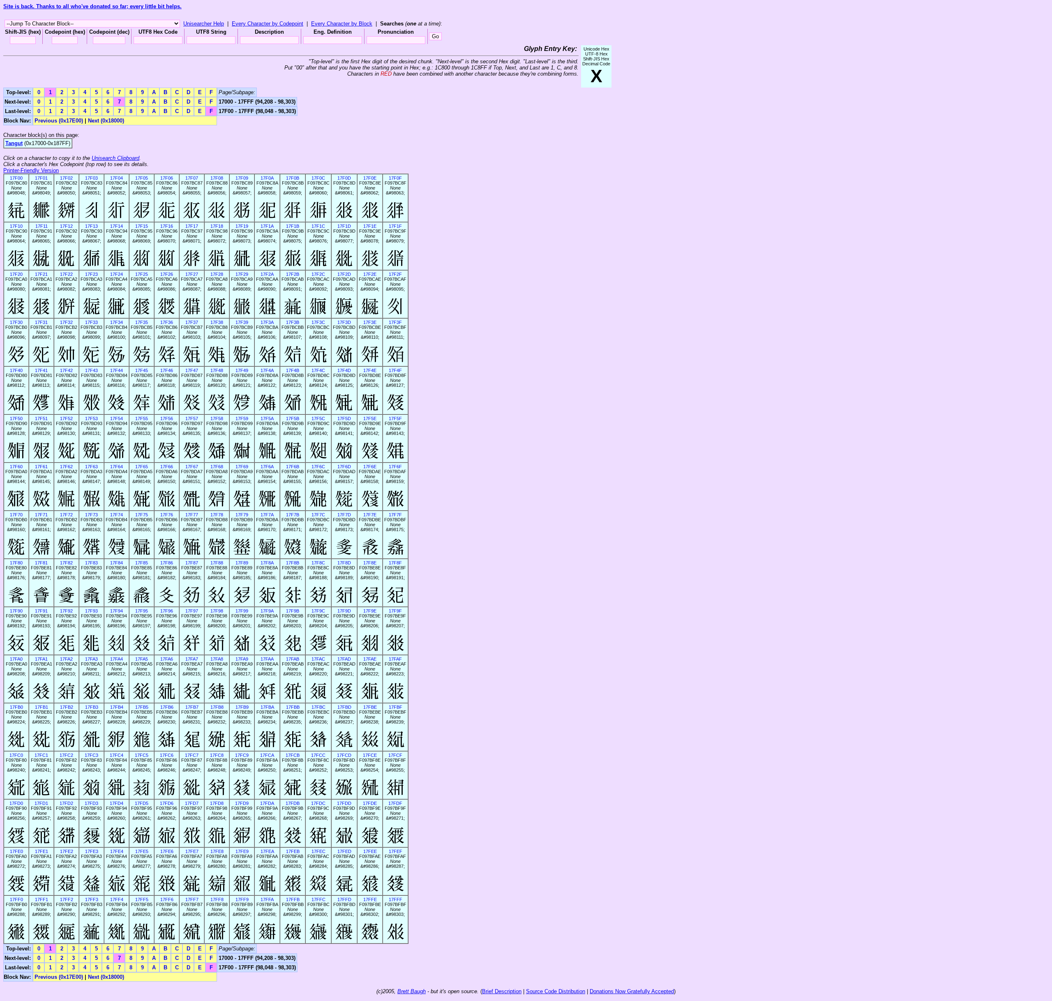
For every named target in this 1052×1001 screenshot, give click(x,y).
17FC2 (66, 755)
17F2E (369, 274)
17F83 (91, 562)
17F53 (91, 418)
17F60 (16, 466)
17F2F (395, 274)
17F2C (318, 274)
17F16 (166, 226)
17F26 (166, 274)
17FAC (318, 659)
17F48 (216, 370)
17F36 (166, 322)
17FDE (370, 803)
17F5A (267, 418)
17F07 (191, 178)
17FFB (293, 899)
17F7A (267, 514)
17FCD (344, 755)
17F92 (66, 610)
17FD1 (41, 803)
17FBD (344, 707)
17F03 (91, 178)
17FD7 (191, 803)
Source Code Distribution (555, 991)
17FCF (395, 755)
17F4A (267, 370)
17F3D (344, 322)
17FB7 (191, 707)
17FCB (293, 755)
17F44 (116, 370)
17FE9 (242, 851)
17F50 (16, 418)
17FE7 (191, 851)
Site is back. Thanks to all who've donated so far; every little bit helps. (92, 6)
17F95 (141, 610)
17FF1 (41, 899)
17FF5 (141, 899)
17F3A (267, 322)
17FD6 (166, 803)
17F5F (395, 418)
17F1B (292, 226)
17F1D (344, 226)
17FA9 (241, 659)
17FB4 (116, 707)
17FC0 (16, 755)
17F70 (16, 514)
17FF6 (166, 899)
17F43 (91, 370)
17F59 (241, 418)
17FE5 (141, 851)
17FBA (267, 707)
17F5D (344, 418)
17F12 (66, 226)
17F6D (344, 466)
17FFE (370, 899)
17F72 (66, 514)
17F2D (344, 274)
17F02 (66, 178)
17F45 (141, 370)
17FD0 (16, 803)
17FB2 (66, 707)
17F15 (141, 226)
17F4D (344, 370)
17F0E (369, 178)
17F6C (318, 466)
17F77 (191, 514)
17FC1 (41, 755)
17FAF (395, 659)
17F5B (292, 418)
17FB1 (41, 707)
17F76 (166, 514)
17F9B (292, 610)
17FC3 (91, 755)
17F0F (395, 178)
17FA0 (16, 659)
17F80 (16, 562)
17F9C (318, 610)
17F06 (166, 178)
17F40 (16, 370)
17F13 (91, 226)
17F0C (318, 178)
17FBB (293, 707)
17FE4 (116, 851)
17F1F (395, 226)
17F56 (166, 418)
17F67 (191, 466)
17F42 (66, 370)
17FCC (318, 755)
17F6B (292, 466)
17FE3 (91, 851)
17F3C (318, 322)
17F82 (66, 562)
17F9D (344, 610)
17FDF (395, 803)
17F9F (395, 610)
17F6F (395, 466)
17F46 (166, 370)
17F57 (191, 418)
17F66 (166, 466)
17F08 (216, 178)
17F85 (141, 562)
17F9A (267, 610)
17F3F (395, 322)
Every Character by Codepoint (267, 24)
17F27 (191, 274)
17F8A (267, 562)
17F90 (16, 610)
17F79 (241, 514)
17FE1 (41, 851)
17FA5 (141, 659)
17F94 (116, 610)
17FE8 (217, 851)
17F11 (41, 226)
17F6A (267, 466)
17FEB (293, 851)
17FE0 (16, 851)
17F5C (318, 418)
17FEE (370, 851)
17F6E (369, 466)
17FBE (370, 707)
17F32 (66, 322)
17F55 (141, 418)
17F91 (41, 610)
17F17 (191, 226)
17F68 (216, 466)
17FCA (267, 755)
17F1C (318, 226)
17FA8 (216, 659)
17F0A (267, 178)
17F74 (116, 514)
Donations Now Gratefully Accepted (632, 991)
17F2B (292, 274)
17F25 (141, 274)
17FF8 (217, 899)
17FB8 (217, 707)
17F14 (116, 226)
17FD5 (141, 803)
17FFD (344, 899)
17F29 (241, 274)
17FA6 (166, 659)
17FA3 (91, 659)
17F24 (116, 274)
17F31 (41, 322)
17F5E (369, 418)
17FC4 (116, 755)
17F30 (16, 322)
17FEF (395, 851)
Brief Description (501, 991)
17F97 (191, 610)
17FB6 (166, 707)
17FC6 (166, 755)
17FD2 (66, 803)
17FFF (395, 899)
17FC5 (141, 755)
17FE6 (166, 851)
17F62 (66, 466)
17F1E (369, 226)
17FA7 (191, 659)
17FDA (267, 803)
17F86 (166, 562)
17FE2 (66, 851)
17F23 (91, 274)
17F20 (16, 274)
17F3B (292, 322)
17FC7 (191, 755)
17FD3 (91, 803)
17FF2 (66, 899)
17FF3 (91, 899)
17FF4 (116, 899)
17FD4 (116, 803)
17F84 (116, 562)
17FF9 (242, 899)
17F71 (41, 514)
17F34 (116, 322)
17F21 (41, 274)
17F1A (267, 226)
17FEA (267, 851)
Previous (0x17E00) (59, 121)
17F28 (216, 274)
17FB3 (91, 707)
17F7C (318, 514)
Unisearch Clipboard (115, 158)
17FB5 (141, 707)
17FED (344, 851)
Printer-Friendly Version (31, 170)
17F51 (41, 418)
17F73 (91, 514)
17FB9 (242, 707)
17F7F (395, 514)
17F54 (116, 418)
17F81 (41, 562)
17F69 (241, 466)
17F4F (395, 370)
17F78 (216, 514)
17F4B (292, 370)
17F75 (141, 514)
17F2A (267, 274)
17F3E (369, 322)
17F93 (91, 610)
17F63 (91, 466)
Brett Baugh (411, 991)
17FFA (267, 899)
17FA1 (41, 659)
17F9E (369, 610)
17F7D (344, 514)
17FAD (344, 659)
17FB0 (16, 707)
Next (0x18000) (106, 121)
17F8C (318, 562)
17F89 (241, 562)
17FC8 (217, 755)
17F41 (41, 370)
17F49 (241, 370)
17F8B (292, 562)
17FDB (293, 803)
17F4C (318, 370)
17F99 (241, 610)
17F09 (241, 178)
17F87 (191, 562)
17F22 (66, 274)
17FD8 (217, 803)
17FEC (318, 851)
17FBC (318, 707)
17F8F (395, 562)
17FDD (344, 803)
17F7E (369, 514)
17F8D (344, 562)
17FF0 (16, 899)
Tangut (14, 143)
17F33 (91, 322)
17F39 (241, 322)
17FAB (292, 659)
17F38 (216, 322)
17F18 (216, 226)
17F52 (66, 418)
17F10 (16, 226)
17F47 (191, 370)
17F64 (116, 466)
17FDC (318, 803)
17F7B (292, 514)
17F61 (41, 466)
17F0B (292, 178)
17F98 (216, 610)
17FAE (369, 659)
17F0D (344, 178)
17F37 (191, 322)
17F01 (41, 178)
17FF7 (191, 899)
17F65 (141, 466)
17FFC (318, 899)
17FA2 (66, 659)
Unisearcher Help (203, 24)
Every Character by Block (341, 24)
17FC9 (242, 755)
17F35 (141, 322)
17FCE (370, 755)
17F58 (216, 418)
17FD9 (242, 803)
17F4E (369, 370)
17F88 (216, 562)
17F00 (16, 178)
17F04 (116, 178)
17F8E (369, 562)
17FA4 (116, 659)
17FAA (267, 659)
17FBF (395, 707)
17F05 (141, 178)
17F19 (241, 226)
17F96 (166, 610)
